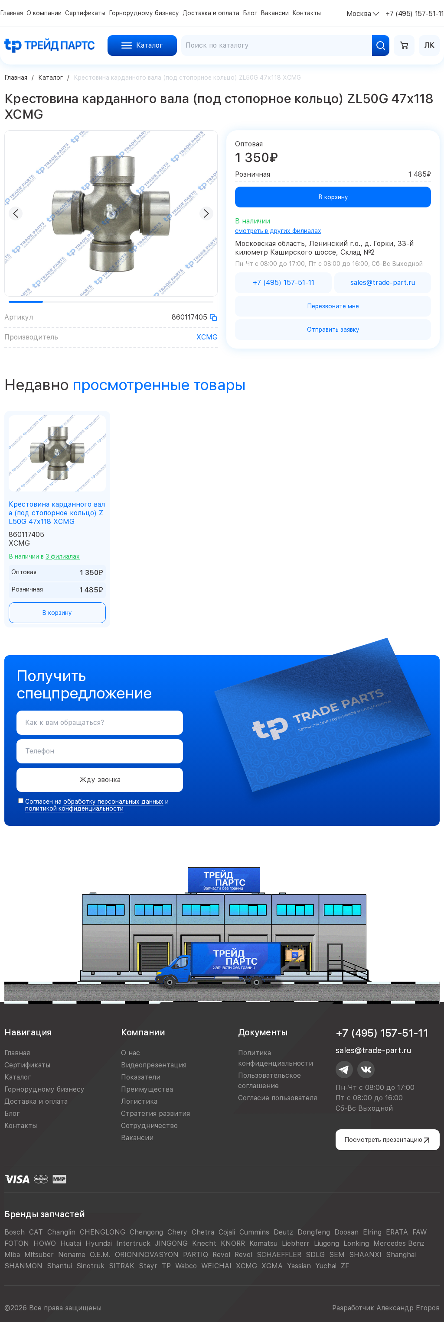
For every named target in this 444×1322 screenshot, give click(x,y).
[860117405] (213, 317)
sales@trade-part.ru (373, 1050)
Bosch (14, 1232)
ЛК (429, 45)
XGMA (272, 1266)
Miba (12, 1255)
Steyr (148, 1266)
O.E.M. (100, 1255)
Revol (221, 1255)
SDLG (315, 1255)
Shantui (59, 1266)
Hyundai (98, 1243)
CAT (36, 1232)
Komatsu (263, 1243)
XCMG (207, 337)
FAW (419, 1232)
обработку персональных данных (113, 801)
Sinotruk (90, 1266)
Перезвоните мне (333, 306)
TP (166, 1266)
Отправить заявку (333, 329)
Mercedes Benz (398, 1243)
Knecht (204, 1243)
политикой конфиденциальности (74, 808)
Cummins (254, 1232)
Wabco (186, 1266)
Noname (71, 1255)
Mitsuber (39, 1255)
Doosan (346, 1232)
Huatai (70, 1243)
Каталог (50, 77)
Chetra (203, 1232)
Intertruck (133, 1243)
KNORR (233, 1243)
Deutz (283, 1232)
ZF (345, 1266)
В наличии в (44, 556)
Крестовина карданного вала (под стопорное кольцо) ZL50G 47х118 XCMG (57, 513)
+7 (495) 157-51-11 (382, 1033)
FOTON (16, 1243)
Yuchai (325, 1266)
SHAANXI (365, 1255)
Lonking (356, 1243)
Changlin (61, 1232)
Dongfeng (313, 1232)
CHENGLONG (102, 1232)
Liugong (326, 1243)
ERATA (397, 1232)
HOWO (44, 1243)
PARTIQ (195, 1255)
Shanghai (401, 1255)
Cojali (227, 1232)
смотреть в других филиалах (278, 230)
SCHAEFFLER (279, 1255)
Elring (372, 1232)
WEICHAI (216, 1266)
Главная (15, 77)
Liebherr (296, 1243)
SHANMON (23, 1266)
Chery (177, 1232)
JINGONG (171, 1243)
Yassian (299, 1266)
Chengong (146, 1232)
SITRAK (121, 1266)
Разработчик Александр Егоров (386, 1308)
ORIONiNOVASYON (147, 1255)
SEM (337, 1255)
